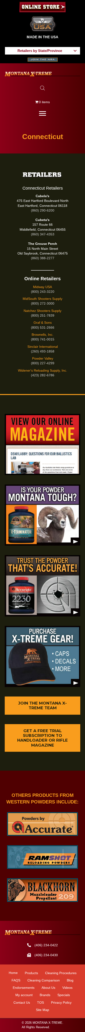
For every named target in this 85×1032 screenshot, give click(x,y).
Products (31, 973)
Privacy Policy (61, 1002)
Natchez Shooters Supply (42, 311)
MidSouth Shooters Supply (42, 299)
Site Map (42, 1010)
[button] (75, 50)
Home (13, 973)
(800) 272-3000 (42, 303)
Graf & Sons (43, 322)
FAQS (16, 980)
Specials (63, 995)
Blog (70, 980)
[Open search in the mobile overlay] (42, 88)
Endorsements (23, 988)
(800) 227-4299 (42, 363)
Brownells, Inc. (42, 334)
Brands (45, 995)
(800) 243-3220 (42, 291)
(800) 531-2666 (42, 327)
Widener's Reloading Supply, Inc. (42, 370)
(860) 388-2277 (42, 258)
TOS (40, 1002)
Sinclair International (42, 346)
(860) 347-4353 (42, 234)
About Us (48, 988)
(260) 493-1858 (42, 351)
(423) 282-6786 (42, 375)
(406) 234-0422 (46, 945)
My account (24, 995)
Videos (67, 988)
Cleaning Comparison (43, 980)
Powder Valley (42, 358)
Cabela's (42, 196)
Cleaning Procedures (60, 973)
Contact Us (21, 1002)
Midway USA (42, 287)
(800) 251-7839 (42, 315)
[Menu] (42, 114)
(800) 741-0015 (42, 339)
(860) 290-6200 (42, 210)
